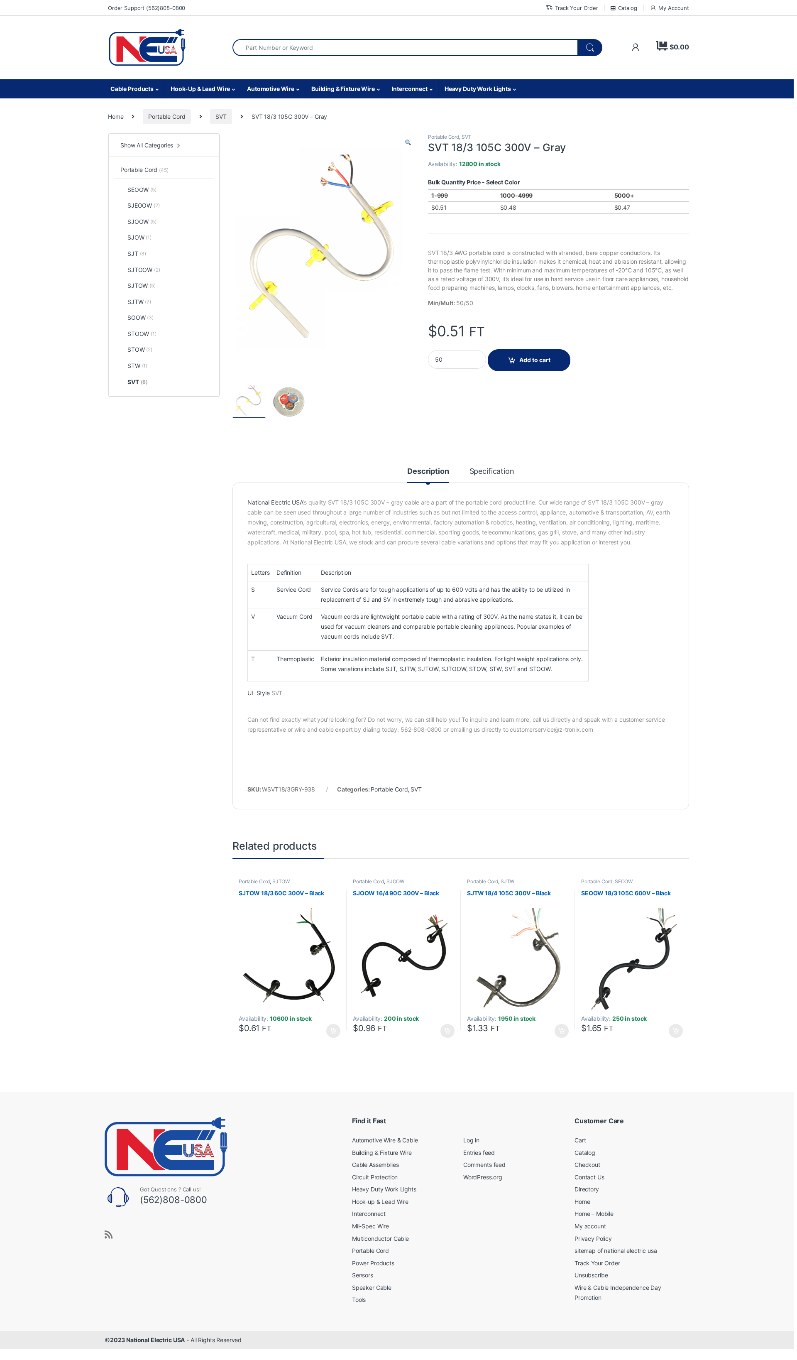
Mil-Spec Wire (370, 1226)
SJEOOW (143, 205)
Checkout (587, 1164)
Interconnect (410, 88)
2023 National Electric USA (147, 1339)
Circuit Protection (375, 1177)
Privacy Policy (593, 1238)
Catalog (627, 8)
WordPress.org (482, 1177)
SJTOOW (453, 668)
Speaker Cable (371, 1287)
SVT (221, 116)
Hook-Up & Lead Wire (200, 88)
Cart (580, 1140)
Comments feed (484, 1164)
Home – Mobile (594, 1213)
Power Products (373, 1263)
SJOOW (395, 881)
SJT (391, 668)
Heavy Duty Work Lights (478, 88)
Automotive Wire (270, 88)
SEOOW (624, 881)
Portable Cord (166, 116)
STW (495, 668)
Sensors (362, 1275)
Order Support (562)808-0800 (146, 8)
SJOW (139, 237)
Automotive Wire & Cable (385, 1140)
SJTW (407, 668)
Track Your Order (576, 8)
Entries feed (479, 1152)
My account (590, 1226)
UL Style (259, 692)
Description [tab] (428, 471)
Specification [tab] (491, 471)
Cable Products (132, 88)
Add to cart (534, 359)
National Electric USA (275, 502)
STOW (477, 668)
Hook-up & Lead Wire (380, 1201)
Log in (471, 1140)
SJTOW (428, 668)
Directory (587, 1189)
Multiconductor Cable (380, 1238)
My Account (673, 8)
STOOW (539, 668)
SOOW (140, 317)
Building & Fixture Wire (343, 88)
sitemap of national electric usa (616, 1250)
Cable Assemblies (375, 1164)
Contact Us (589, 1177)
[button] (408, 142)
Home (115, 116)
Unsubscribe (591, 1275)
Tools (359, 1299)
